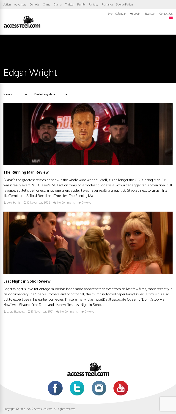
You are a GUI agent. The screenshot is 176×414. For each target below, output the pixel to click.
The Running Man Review (26, 172)
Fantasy (93, 4)
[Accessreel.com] (22, 27)
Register (150, 13)
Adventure (20, 4)
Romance (107, 4)
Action (7, 4)
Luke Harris (13, 202)
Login (137, 13)
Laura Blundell (16, 311)
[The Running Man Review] (88, 164)
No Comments (66, 202)
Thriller (69, 4)
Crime (46, 4)
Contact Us (166, 13)
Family (81, 4)
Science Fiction (124, 4)
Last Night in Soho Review (26, 281)
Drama (57, 4)
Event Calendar (117, 13)
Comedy (34, 4)
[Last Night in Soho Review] (88, 273)
